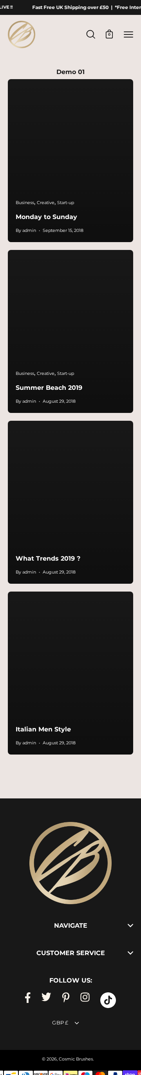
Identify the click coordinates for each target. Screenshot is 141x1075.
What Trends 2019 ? (48, 558)
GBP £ (60, 1023)
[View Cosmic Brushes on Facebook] (28, 1000)
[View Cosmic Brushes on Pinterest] (66, 1000)
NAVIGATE (70, 925)
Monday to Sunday (46, 217)
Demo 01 (70, 72)
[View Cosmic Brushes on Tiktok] (108, 1000)
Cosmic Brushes (76, 1059)
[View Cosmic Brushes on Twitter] (46, 1000)
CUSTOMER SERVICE (70, 953)
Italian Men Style (43, 729)
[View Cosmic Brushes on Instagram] (85, 1000)
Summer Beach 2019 (49, 387)
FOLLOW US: (70, 980)
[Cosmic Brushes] (21, 34)
